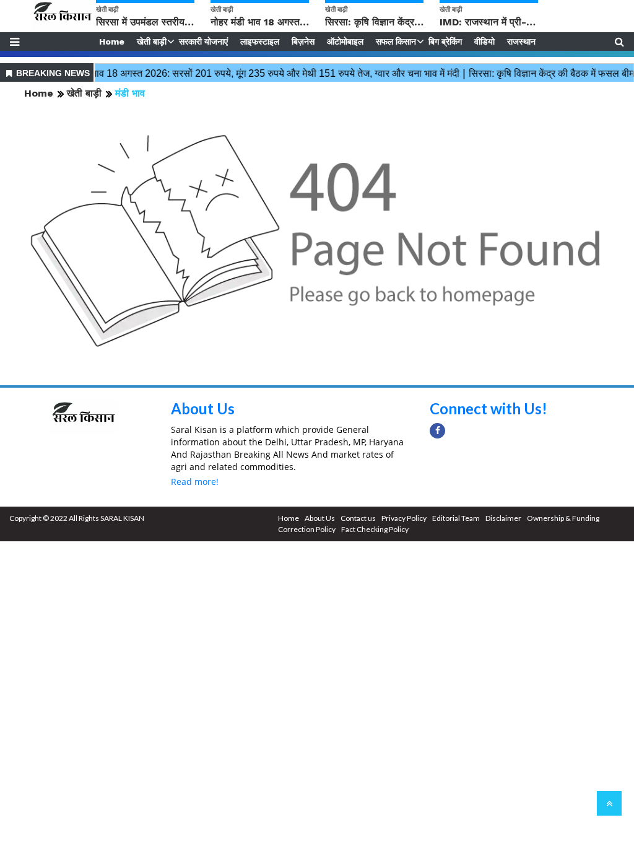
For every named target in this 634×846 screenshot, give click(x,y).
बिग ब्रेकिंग (445, 41)
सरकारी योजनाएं (203, 41)
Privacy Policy (404, 518)
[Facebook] (437, 430)
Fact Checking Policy (375, 529)
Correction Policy (307, 529)
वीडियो (484, 41)
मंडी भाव (130, 93)
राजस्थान (521, 41)
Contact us (358, 518)
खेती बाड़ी (152, 41)
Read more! (195, 481)
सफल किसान (396, 41)
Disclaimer (503, 518)
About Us (203, 408)
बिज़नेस (303, 41)
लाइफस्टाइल (259, 41)
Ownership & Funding (563, 518)
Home (111, 41)
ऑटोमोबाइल (345, 41)
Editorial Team (456, 518)
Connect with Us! (488, 408)
